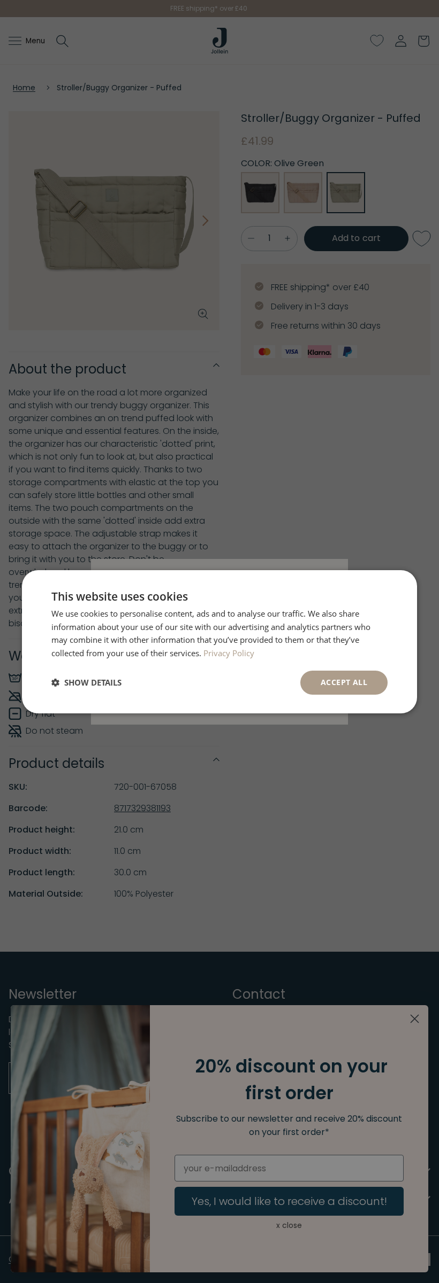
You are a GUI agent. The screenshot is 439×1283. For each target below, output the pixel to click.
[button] (86, 682)
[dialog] (219, 641)
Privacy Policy (228, 653)
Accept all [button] (344, 682)
